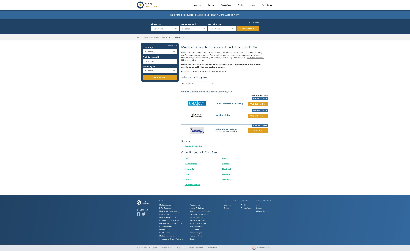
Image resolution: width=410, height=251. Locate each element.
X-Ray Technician (165, 208)
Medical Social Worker (198, 224)
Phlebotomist (195, 205)
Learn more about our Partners (259, 96)
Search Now (248, 29)
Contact (259, 208)
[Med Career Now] (147, 5)
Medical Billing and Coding (169, 211)
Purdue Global (223, 115)
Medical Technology (197, 217)
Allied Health (194, 230)
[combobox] (165, 28)
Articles (240, 5)
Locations (197, 5)
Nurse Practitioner (196, 227)
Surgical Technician (197, 208)
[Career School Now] (262, 248)
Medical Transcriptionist (168, 217)
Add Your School (262, 211)
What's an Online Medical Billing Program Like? (206, 71)
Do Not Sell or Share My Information (189, 247)
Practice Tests (226, 5)
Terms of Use (212, 247)
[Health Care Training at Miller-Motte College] (197, 130)
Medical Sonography (166, 236)
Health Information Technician (201, 211)
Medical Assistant (165, 205)
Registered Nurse (166, 227)
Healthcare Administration (169, 220)
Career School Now (194, 146)
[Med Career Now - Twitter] (144, 214)
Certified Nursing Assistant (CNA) (171, 224)
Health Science (165, 233)
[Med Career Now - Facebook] (138, 214)
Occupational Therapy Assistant (171, 239)
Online (252, 5)
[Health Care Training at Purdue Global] (197, 115)
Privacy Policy (166, 247)
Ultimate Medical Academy (229, 103)
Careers (211, 5)
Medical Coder (164, 230)
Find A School (267, 5)
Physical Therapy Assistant (199, 214)
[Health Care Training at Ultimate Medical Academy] (197, 103)
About (258, 205)
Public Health (164, 214)
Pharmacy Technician (197, 220)
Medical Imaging (196, 233)
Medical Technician (197, 236)
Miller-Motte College (226, 129)
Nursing (192, 239)
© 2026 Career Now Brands (147, 247)
